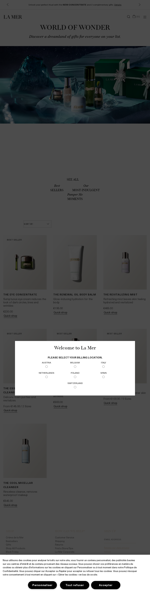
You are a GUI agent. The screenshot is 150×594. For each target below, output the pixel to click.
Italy (103, 362)
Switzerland (75, 383)
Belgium (75, 362)
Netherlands (46, 372)
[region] (75, 574)
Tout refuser (74, 585)
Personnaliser (42, 585)
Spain (103, 372)
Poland (75, 372)
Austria (46, 362)
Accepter (105, 585)
